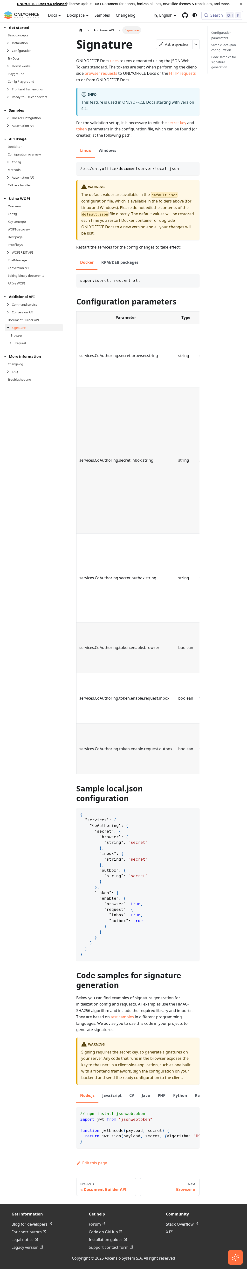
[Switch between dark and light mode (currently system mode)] (195, 15)
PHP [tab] (161, 1095)
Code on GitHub (103, 1232)
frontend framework (112, 1071)
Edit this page (94, 1163)
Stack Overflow (180, 1224)
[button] (33, 27)
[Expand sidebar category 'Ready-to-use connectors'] (9, 97)
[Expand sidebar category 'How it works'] (9, 66)
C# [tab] (131, 1095)
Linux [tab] (85, 150)
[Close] (241, 4)
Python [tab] (180, 1095)
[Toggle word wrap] (185, 1113)
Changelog (126, 15)
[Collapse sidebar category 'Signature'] (9, 327)
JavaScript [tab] (112, 1095)
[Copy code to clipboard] (194, 168)
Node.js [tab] (87, 1095)
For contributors (27, 1232)
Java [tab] (146, 1095)
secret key (177, 122)
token (81, 129)
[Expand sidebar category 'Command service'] (9, 304)
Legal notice (23, 1239)
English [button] (165, 15)
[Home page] (80, 30)
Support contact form (109, 1247)
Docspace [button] (76, 15)
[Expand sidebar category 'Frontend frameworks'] (9, 89)
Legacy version (25, 1247)
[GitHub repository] (185, 15)
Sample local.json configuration (223, 47)
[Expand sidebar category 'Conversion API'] (9, 312)
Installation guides (106, 1239)
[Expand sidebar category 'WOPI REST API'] (9, 252)
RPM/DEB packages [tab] (119, 262)
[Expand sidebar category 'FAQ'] (9, 371)
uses (114, 60)
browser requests (101, 73)
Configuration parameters (221, 35)
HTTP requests (182, 73)
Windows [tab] (107, 150)
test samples (122, 1016)
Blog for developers (30, 1224)
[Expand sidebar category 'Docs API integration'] (9, 118)
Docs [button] (52, 15)
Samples (102, 15)
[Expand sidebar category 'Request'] (12, 343)
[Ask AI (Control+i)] (235, 1257)
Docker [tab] (87, 262)
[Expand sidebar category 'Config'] (9, 162)
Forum (95, 1224)
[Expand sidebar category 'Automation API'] (9, 125)
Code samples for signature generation (223, 62)
